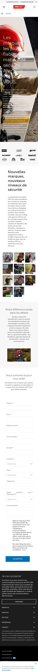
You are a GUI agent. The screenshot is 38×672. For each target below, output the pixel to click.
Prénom (10, 403)
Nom (9, 414)
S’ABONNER (19, 601)
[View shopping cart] (36, 2)
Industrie (11, 459)
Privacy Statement (6, 654)
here (24, 550)
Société (10, 448)
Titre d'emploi (12, 437)
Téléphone (11, 481)
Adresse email (13, 425)
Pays (9, 470)
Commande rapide (27, 2)
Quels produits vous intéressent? (20, 493)
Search (34, 7)
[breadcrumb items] (2, 14)
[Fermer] (36, 664)
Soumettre (17, 559)
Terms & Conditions (7, 651)
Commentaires (12, 505)
